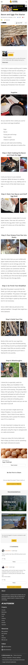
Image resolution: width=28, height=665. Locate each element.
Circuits (3, 610)
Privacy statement (7, 657)
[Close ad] (26, 6)
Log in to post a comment (14, 587)
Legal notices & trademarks (9, 662)
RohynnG (4, 17)
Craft (3, 616)
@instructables (7, 646)
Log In (14, 540)
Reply (14, 561)
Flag (4, 558)
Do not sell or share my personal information (14, 660)
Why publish (5, 631)
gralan (6, 567)
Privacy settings (17, 657)
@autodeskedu (7, 649)
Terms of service (18, 655)
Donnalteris (8, 550)
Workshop (4, 612)
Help (3, 635)
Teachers (4, 624)
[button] (1, 1)
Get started (4, 633)
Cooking (4, 618)
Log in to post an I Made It (14, 484)
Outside (10, 17)
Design (3, 614)
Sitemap (4, 638)
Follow (10, 55)
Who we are (4, 640)
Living (3, 620)
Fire (15, 17)
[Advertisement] (14, 8)
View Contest (14, 465)
